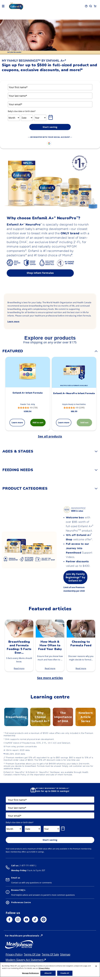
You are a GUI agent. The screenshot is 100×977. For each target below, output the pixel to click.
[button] (3, 6)
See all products (50, 436)
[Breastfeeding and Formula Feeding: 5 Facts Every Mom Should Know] (19, 636)
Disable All (64, 973)
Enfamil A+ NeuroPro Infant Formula (74, 393)
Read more (19, 668)
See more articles (50, 678)
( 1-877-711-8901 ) (27, 865)
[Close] (96, 966)
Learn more (13, 321)
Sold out (84, 422)
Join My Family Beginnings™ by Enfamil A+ (75, 577)
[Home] (27, 6)
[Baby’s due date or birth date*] (51, 117)
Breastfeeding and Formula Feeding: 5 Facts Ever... (19, 647)
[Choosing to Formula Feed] (81, 636)
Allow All (48, 973)
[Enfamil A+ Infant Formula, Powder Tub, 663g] (27, 372)
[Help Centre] (86, 6)
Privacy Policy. (44, 968)
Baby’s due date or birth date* (22, 111)
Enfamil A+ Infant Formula (28, 392)
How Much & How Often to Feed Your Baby (50, 645)
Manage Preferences (30, 973)
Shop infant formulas (40, 273)
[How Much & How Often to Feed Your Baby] (50, 636)
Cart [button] (95, 6)
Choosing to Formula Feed (80, 643)
